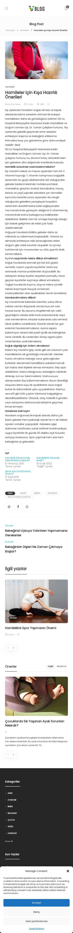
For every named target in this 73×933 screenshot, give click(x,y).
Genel (10, 826)
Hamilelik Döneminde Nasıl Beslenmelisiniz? (17, 459)
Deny (36, 912)
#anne (23, 493)
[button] (68, 871)
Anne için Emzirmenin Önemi (18, 473)
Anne (10, 793)
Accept (36, 902)
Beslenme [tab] (61, 666)
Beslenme (12, 813)
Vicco (7, 104)
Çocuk (11, 820)
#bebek (37, 493)
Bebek (10, 806)
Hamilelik (24, 30)
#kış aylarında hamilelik (19, 497)
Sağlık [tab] (50, 666)
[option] (36, 608)
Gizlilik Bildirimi (36, 928)
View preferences (36, 921)
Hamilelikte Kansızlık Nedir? (48, 459)
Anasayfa (10, 30)
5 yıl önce (15, 104)
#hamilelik (52, 493)
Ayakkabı (12, 800)
